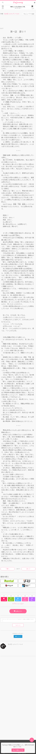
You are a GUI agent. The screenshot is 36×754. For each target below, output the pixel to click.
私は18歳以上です (18, 750)
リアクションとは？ (18, 603)
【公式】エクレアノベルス (11, 14)
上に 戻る (32, 740)
